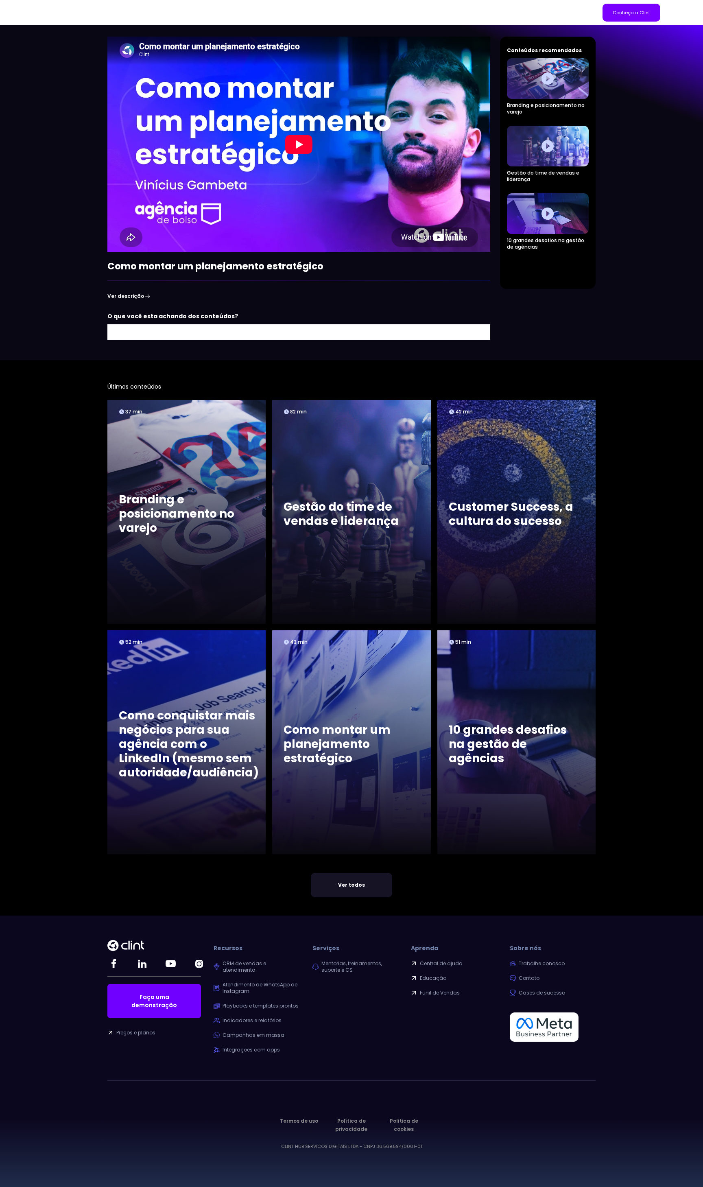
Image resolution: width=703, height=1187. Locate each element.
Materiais (167, 12)
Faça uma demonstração (154, 1001)
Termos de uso (299, 1120)
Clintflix (251, 12)
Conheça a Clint (631, 12)
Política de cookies (404, 1124)
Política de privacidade (351, 1124)
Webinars (223, 12)
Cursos (195, 12)
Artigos (139, 12)
